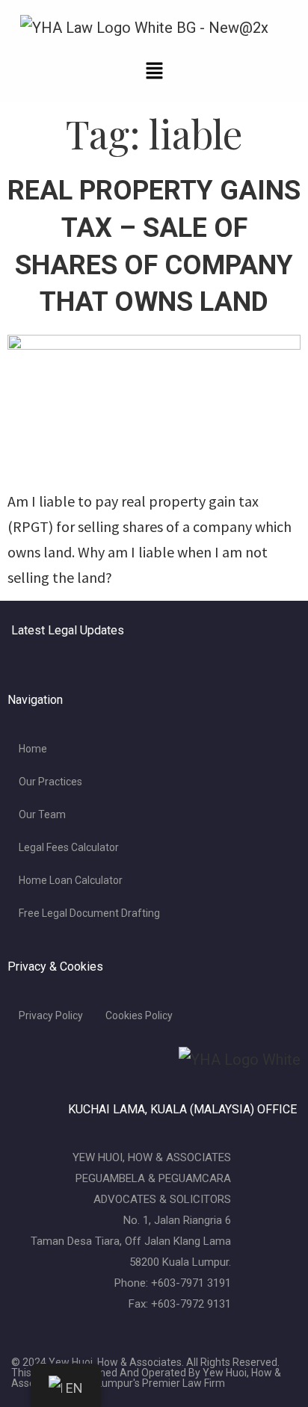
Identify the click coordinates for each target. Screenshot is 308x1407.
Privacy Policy (51, 1015)
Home (33, 749)
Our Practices (50, 782)
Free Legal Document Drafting (89, 913)
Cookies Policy (139, 1015)
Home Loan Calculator (71, 880)
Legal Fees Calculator (69, 847)
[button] (154, 71)
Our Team (42, 814)
